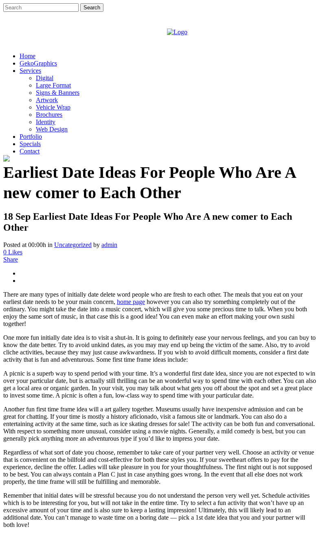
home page (131, 301)
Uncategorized (73, 244)
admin (109, 244)
